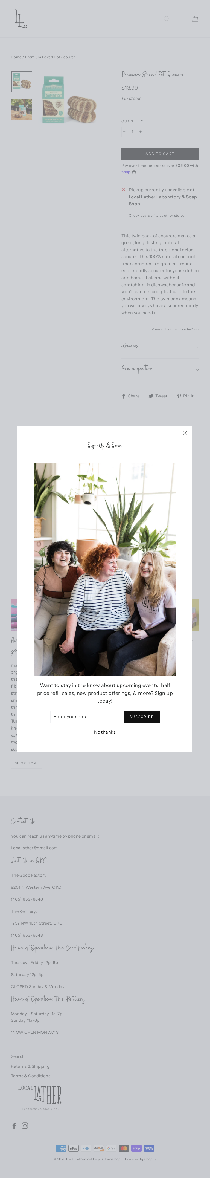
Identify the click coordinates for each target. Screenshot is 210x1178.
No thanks (105, 732)
